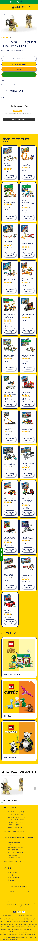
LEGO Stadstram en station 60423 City (8, 574)
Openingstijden (12, 875)
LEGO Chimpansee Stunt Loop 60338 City (28, 164)
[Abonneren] (28, 891)
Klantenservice (12, 880)
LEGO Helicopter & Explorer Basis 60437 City (10, 393)
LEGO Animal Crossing (11, 674)
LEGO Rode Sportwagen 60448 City (9, 611)
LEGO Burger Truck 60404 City (28, 315)
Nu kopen (19, 69)
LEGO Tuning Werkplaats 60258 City (28, 355)
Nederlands (25, 1)
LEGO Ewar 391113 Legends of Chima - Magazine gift (9, 800)
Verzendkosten (15, 53)
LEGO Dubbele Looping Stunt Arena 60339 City (9, 201)
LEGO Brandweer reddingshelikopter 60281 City (28, 243)
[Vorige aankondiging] (3, 2)
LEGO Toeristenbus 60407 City (26, 393)
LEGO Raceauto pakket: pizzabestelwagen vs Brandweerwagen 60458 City (27, 501)
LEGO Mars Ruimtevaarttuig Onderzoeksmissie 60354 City (28, 203)
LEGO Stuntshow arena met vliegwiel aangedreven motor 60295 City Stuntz (9, 317)
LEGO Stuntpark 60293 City (27, 279)
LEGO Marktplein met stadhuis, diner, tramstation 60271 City (9, 165)
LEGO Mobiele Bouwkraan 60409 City (10, 428)
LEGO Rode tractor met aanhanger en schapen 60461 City (9, 538)
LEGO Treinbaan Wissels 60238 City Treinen (28, 464)
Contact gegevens (13, 872)
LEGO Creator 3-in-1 (10, 758)
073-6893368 (14, 850)
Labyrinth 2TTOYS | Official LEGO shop (16, 915)
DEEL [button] (5, 97)
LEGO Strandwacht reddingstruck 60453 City (10, 499)
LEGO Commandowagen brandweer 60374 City (27, 428)
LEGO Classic (8, 716)
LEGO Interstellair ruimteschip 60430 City (27, 537)
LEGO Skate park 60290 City (9, 279)
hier (23, 832)
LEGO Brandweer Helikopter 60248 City (9, 242)
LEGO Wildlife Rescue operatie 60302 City (9, 355)
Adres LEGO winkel (13, 877)
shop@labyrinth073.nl (18, 852)
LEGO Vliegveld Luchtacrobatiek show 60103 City (27, 575)
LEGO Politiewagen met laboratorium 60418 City (9, 463)
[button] (4, 7)
